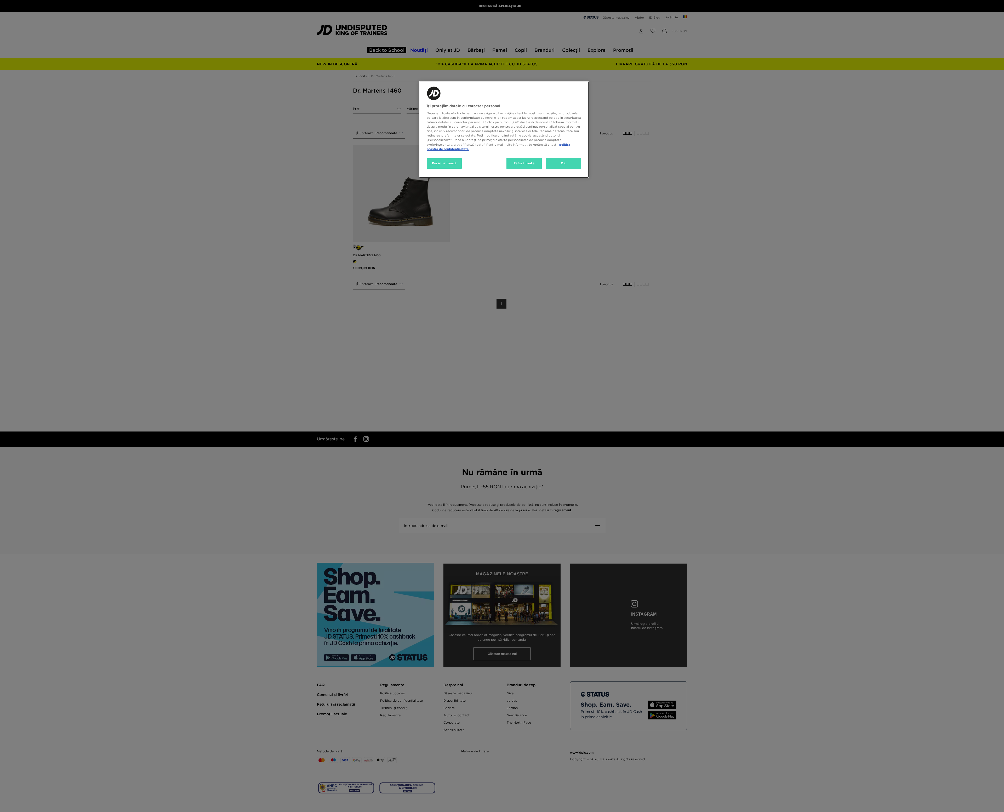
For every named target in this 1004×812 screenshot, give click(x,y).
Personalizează (444, 163)
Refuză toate (524, 163)
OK (563, 163)
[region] (504, 129)
